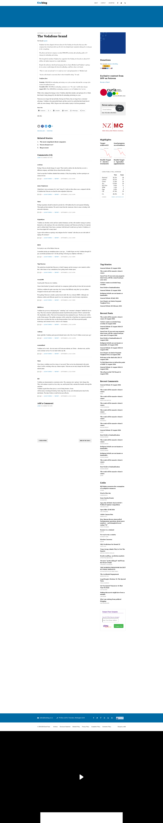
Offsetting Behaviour (106, 558)
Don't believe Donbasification (110, 287)
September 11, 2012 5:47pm (68, 272)
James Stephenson (42, 186)
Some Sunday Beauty (107, 498)
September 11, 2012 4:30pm (68, 237)
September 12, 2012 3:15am (68, 353)
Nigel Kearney (41, 264)
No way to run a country (108, 535)
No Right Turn (104, 536)
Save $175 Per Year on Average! (110, 617)
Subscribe (120, 108)
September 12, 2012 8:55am (68, 371)
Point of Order (104, 527)
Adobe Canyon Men (106, 514)
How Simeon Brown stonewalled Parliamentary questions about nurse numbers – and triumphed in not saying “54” (112, 522)
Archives (55, 726)
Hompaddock (104, 495)
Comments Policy (106, 726)
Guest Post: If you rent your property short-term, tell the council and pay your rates (112, 278)
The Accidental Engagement (109, 574)
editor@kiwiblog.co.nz (46, 718)
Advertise (111, 3)
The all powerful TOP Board (109, 372)
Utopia (102, 490)
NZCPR (102, 541)
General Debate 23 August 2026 (110, 268)
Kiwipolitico (103, 516)
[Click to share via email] (38, 126)
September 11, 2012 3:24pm (68, 212)
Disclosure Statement (65, 726)
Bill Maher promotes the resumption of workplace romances (112, 487)
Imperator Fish (104, 576)
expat (101, 475)
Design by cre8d (122, 726)
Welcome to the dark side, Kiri (110, 357)
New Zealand (41, 131)
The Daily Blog (104, 506)
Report (57, 178)
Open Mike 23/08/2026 (107, 510)
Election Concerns (106, 539)
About (96, 3)
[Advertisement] (64, 422)
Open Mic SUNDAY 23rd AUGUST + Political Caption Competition (111, 504)
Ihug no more (44, 148)
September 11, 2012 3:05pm (68, 178)
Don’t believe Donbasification (110, 338)
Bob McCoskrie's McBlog (107, 553)
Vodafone (49, 131)
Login (38, 157)
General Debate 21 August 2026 (110, 367)
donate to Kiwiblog (113, 64)
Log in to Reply (48, 178)
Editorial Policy (76, 726)
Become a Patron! (105, 82)
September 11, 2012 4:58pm (68, 256)
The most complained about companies (53, 142)
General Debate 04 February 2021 (111, 306)
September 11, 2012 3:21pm (68, 194)
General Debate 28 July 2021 (109, 298)
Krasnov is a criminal (107, 530)
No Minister (103, 500)
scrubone (40, 165)
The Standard (104, 511)
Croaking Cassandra (106, 564)
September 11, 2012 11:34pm (68, 338)
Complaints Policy (95, 726)
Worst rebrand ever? (46, 145)
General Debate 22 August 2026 (110, 290)
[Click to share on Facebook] (42, 126)
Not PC (102, 531)
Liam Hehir (103, 596)
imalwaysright (104, 427)
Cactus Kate (103, 589)
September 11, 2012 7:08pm (68, 300)
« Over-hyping (43, 440)
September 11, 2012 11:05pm (68, 324)
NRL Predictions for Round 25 (110, 544)
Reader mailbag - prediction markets (112, 556)
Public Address (104, 583)
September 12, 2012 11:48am (68, 396)
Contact (103, 3)
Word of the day (105, 493)
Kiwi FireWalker (104, 603)
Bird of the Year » (85, 440)
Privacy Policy (85, 726)
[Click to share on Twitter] (46, 126)
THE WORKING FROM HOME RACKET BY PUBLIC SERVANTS (113, 568)
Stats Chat (103, 546)
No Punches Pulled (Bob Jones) (109, 571)
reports (45, 41)
